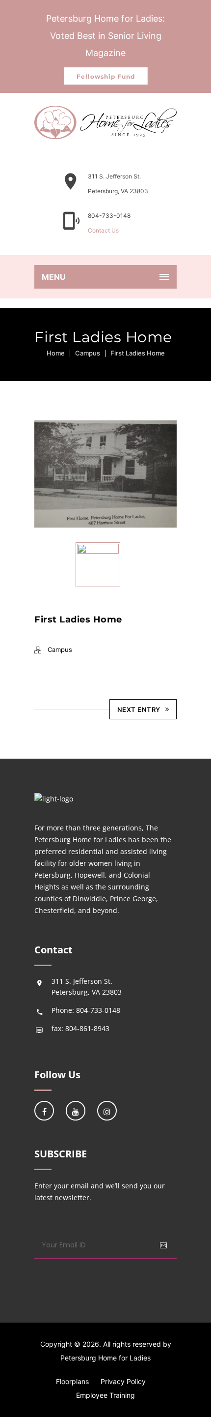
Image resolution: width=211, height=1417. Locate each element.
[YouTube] (75, 1111)
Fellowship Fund (106, 76)
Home (56, 353)
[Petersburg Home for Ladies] (105, 122)
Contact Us (103, 230)
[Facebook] (44, 1111)
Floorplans (72, 1381)
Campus (87, 353)
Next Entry (138, 709)
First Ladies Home (137, 353)
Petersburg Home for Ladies (105, 1358)
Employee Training (105, 1395)
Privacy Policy (123, 1381)
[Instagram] (107, 1111)
